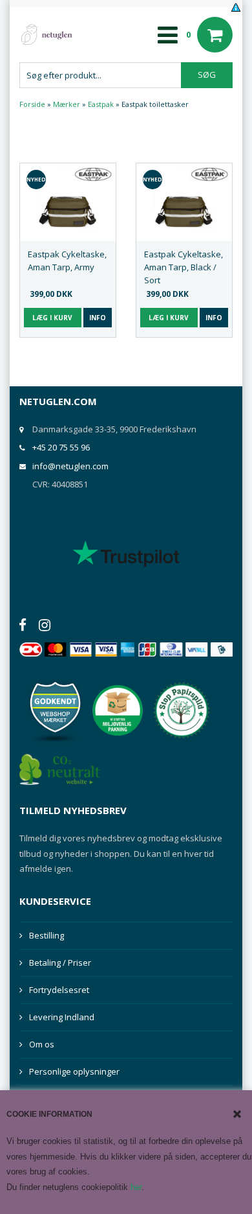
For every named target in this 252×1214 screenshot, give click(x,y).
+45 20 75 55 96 (61, 447)
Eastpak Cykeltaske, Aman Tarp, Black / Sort (183, 267)
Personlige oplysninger (74, 1071)
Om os (41, 1044)
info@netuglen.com (70, 466)
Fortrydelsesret (59, 990)
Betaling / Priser (60, 962)
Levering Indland (61, 1017)
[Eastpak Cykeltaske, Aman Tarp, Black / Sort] (184, 199)
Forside (32, 104)
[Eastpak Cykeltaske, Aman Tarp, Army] (68, 199)
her (136, 1187)
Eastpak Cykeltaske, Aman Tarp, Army (67, 260)
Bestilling (46, 935)
